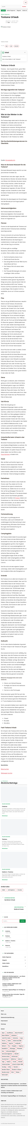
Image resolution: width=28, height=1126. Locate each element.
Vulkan (10, 1067)
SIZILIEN (16, 1054)
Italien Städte (14, 963)
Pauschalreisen (5, 454)
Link (11, 46)
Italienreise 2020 (17, 1040)
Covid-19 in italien (6, 1038)
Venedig (4, 1067)
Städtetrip (13, 1059)
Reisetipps (12, 1048)
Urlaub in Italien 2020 (17, 1064)
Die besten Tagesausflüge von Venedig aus (13, 989)
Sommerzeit (15, 1056)
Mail (7, 46)
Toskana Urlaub (6, 56)
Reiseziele (19, 1048)
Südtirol (20, 1059)
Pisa (9, 1046)
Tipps (3, 1061)
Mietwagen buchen (6, 773)
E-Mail (3, 890)
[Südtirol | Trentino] (14, 860)
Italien (9, 1040)
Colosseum (14, 1035)
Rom (3, 1051)
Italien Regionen (11, 10)
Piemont (7, 945)
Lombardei (18, 1043)
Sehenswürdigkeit (10, 1051)
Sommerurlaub (5, 1056)
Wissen (18, 1072)
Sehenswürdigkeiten (7, 1054)
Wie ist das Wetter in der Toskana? (11, 59)
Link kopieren (11, 890)
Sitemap (3, 1024)
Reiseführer (14, 966)
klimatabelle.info (10, 160)
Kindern (17, 498)
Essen (21, 1038)
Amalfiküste (10, 1032)
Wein (12, 1072)
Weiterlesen (5, 815)
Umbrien (4, 806)
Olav (9, 22)
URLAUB (20, 1061)
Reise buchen (5, 769)
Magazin (19, 10)
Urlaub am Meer (6, 1064)
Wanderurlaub (5, 1072)
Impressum (4, 1020)
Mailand (4, 1046)
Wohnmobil (5, 1075)
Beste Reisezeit (19, 1032)
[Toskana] (14, 827)
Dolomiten (15, 1038)
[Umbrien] (14, 794)
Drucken (16, 46)
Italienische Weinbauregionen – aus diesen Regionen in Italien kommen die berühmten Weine (13, 978)
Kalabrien (4, 1043)
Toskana (4, 839)
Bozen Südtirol (5, 1035)
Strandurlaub (5, 1059)
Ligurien (11, 1043)
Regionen (21, 1046)
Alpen (3, 1032)
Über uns (3, 1014)
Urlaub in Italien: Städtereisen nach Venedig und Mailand (11, 984)
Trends (14, 1061)
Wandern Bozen (6, 1069)
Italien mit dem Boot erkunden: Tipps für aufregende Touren (13, 995)
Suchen (24, 6)
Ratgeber (14, 1046)
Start (2, 1010)
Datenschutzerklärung (7, 1017)
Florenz (4, 1040)
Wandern (16, 1067)
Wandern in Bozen (16, 1069)
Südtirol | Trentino (7, 872)
